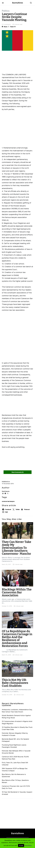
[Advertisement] (17, 62)
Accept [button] (21, 845)
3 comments (7, 24)
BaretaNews (17, 3)
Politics (6, 10)
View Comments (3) (17, 472)
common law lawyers (8, 501)
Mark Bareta (5, 491)
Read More (28, 845)
